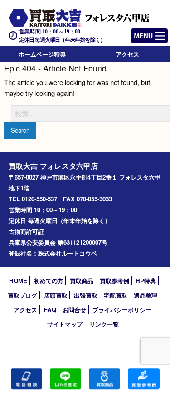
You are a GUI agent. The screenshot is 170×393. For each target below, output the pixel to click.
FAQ (50, 309)
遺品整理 (145, 295)
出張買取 (85, 295)
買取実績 (143, 378)
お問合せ (74, 309)
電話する (26, 378)
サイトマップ (65, 324)
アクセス (127, 54)
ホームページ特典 (42, 54)
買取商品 (81, 280)
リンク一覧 (104, 324)
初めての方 (48, 280)
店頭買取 (56, 295)
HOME (18, 280)
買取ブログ (22, 295)
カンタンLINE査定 (65, 378)
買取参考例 (114, 280)
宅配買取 (115, 295)
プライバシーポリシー (121, 309)
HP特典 (146, 280)
